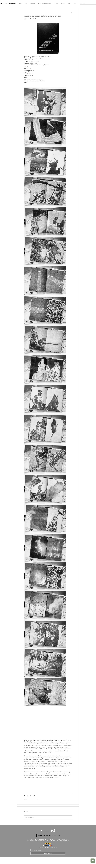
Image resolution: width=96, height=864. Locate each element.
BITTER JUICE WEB (51, 859)
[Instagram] (53, 830)
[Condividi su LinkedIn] (30, 795)
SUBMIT (56, 840)
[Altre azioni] (71, 12)
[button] (47, 844)
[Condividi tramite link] (34, 795)
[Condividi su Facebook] (24, 795)
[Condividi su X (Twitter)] (27, 795)
